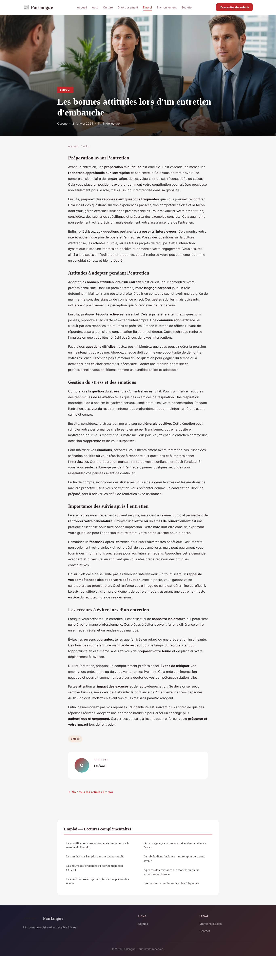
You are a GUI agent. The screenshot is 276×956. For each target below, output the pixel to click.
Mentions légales (210, 923)
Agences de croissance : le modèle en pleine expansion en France (171, 872)
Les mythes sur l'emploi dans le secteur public (95, 856)
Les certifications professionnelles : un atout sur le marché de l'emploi (97, 845)
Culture (108, 7)
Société (186, 7)
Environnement (167, 7)
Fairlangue (38, 7)
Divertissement (128, 7)
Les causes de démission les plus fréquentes (171, 883)
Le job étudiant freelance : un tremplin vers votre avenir (174, 858)
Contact (204, 931)
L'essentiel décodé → (234, 7)
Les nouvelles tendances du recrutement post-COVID (95, 868)
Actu (95, 7)
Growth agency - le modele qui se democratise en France (175, 845)
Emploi (147, 7)
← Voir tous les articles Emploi (90, 792)
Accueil (82, 7)
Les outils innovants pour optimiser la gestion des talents (97, 881)
